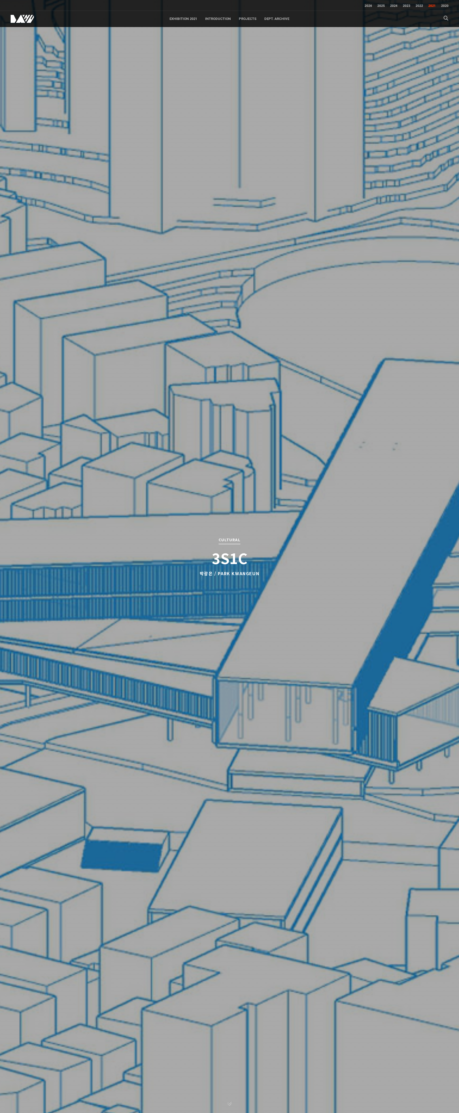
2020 (444, 6)
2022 (419, 6)
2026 (368, 6)
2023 (406, 6)
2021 (432, 6)
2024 (393, 6)
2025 (381, 6)
